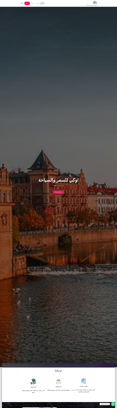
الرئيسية (42, 3)
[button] (113, 404)
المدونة (37, 3)
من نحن (33, 3)
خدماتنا (27, 3)
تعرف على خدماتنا (59, 192)
